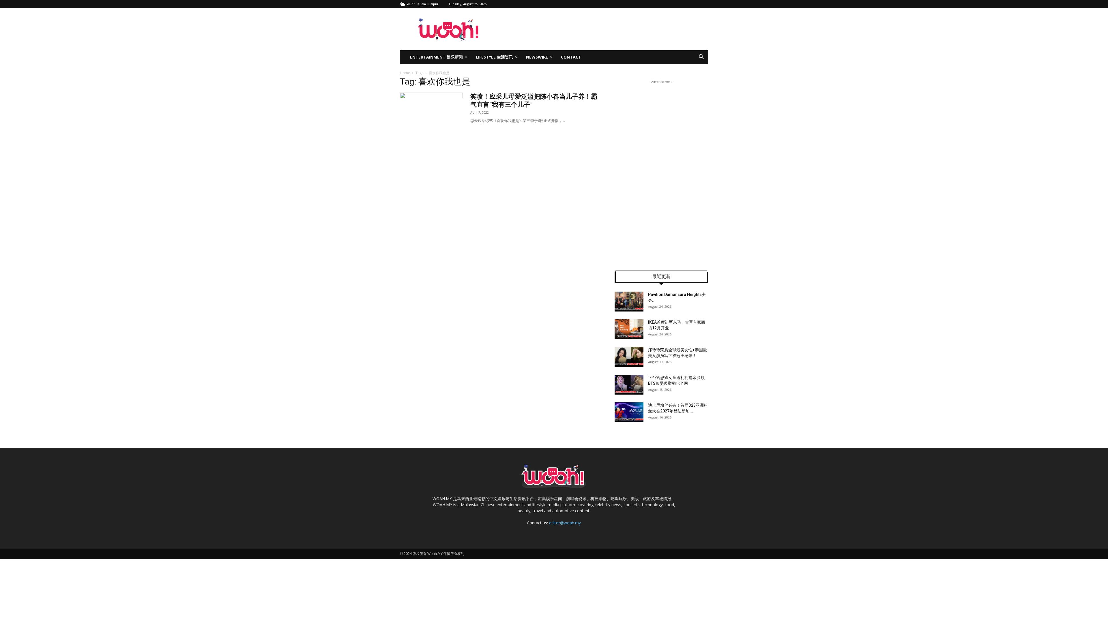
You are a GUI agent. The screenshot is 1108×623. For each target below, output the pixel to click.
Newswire (537, 57)
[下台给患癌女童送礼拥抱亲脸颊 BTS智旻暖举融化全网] (629, 385)
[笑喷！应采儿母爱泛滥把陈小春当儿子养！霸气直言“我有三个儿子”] (431, 114)
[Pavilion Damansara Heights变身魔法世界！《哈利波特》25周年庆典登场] (629, 302)
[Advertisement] (661, 171)
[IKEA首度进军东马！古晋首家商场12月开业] (629, 329)
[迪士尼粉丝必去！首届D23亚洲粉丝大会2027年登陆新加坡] (629, 412)
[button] (701, 57)
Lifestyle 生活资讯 (494, 57)
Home (405, 72)
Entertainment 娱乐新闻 (436, 57)
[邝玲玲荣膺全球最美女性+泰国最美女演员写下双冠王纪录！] (629, 357)
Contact (571, 57)
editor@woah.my (565, 523)
